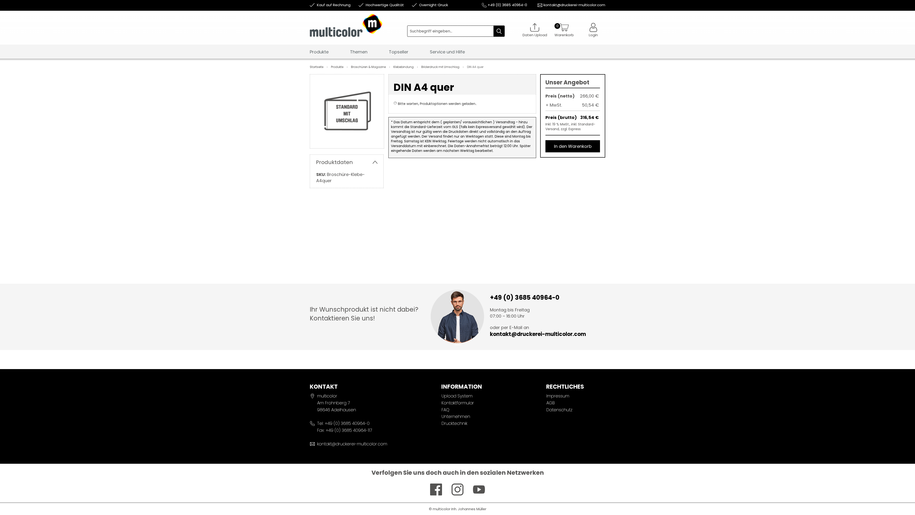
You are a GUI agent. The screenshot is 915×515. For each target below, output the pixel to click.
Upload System (457, 396)
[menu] (457, 53)
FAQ (445, 410)
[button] (593, 29)
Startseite (317, 67)
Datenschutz (559, 410)
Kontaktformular (458, 403)
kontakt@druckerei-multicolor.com (574, 4)
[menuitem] (319, 52)
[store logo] (358, 29)
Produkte (337, 67)
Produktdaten (334, 162)
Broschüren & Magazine (368, 67)
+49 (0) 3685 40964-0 (507, 4)
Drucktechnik (454, 423)
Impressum (557, 396)
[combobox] (455, 31)
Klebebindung (403, 67)
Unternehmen (456, 416)
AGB (550, 403)
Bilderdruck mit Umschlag (440, 67)
